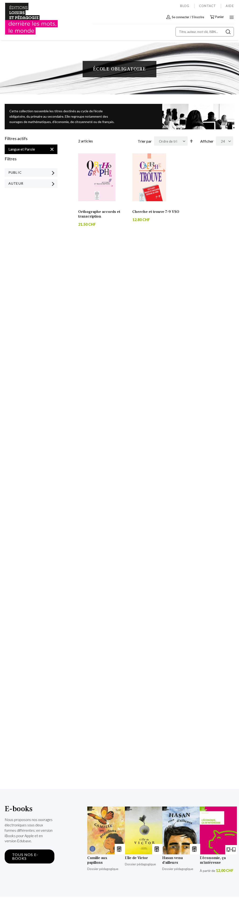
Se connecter (180, 17)
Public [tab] (15, 172)
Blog (184, 6)
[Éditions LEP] (24, 19)
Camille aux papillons (97, 860)
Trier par (145, 141)
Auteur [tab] (15, 183)
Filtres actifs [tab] (16, 138)
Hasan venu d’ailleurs (172, 860)
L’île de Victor (136, 858)
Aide (230, 6)
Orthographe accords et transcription (99, 214)
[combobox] (205, 31)
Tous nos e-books (25, 856)
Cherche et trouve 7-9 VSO (155, 211)
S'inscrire (198, 17)
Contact (207, 6)
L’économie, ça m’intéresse (213, 860)
